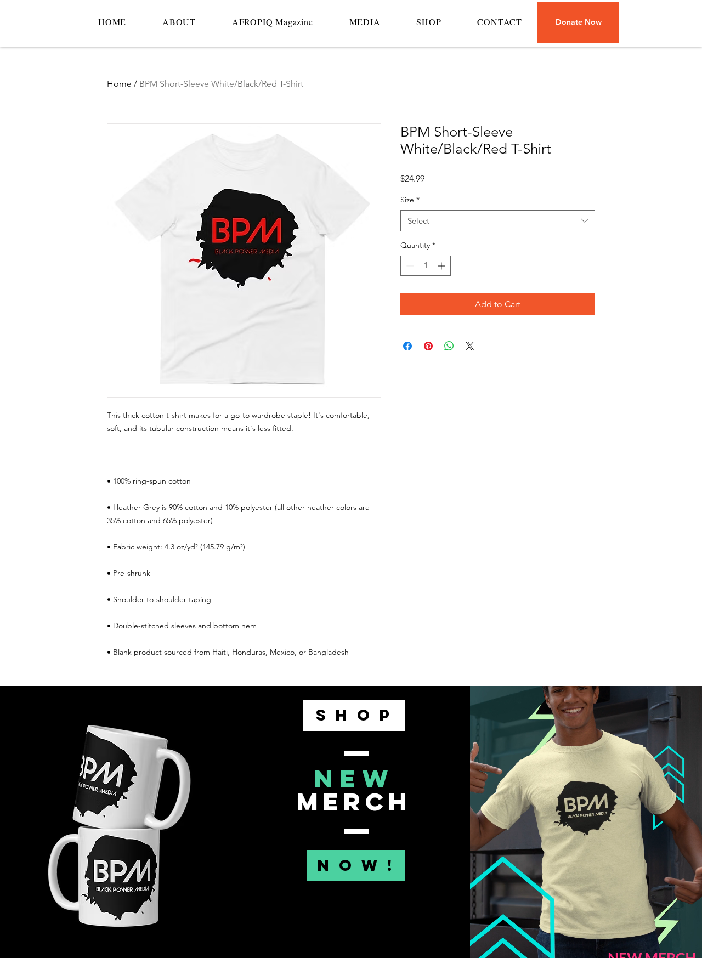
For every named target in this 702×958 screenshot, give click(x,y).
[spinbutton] (425, 265)
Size (410, 200)
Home (119, 83)
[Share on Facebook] (407, 346)
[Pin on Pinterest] (428, 346)
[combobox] (497, 220)
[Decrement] (409, 265)
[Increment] (442, 265)
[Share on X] (470, 346)
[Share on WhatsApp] (449, 346)
